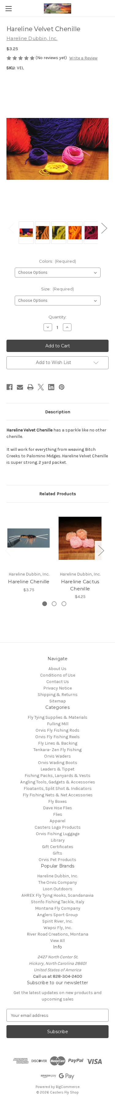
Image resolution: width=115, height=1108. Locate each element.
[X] (41, 387)
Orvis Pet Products (57, 859)
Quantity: (57, 316)
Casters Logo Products (58, 827)
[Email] (20, 387)
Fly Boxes (57, 801)
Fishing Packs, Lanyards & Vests (57, 775)
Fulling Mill (57, 723)
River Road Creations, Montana (57, 934)
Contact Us (57, 681)
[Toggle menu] (8, 8)
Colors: (57, 261)
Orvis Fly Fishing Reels (57, 736)
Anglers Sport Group (57, 914)
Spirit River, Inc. (57, 921)
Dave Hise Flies (57, 808)
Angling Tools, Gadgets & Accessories (57, 782)
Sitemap (57, 701)
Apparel (57, 820)
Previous (11, 228)
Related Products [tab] (57, 493)
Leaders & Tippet (57, 769)
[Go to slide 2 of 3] (54, 603)
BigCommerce (68, 1087)
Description (57, 411)
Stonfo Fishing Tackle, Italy (57, 901)
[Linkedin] (51, 387)
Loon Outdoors (57, 889)
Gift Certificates (57, 846)
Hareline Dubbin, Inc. (57, 876)
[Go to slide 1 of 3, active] (44, 603)
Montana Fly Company (57, 908)
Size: (57, 288)
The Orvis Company (57, 882)
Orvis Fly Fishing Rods (57, 730)
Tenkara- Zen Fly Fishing (57, 749)
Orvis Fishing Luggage (57, 833)
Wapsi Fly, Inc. (58, 927)
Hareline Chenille (28, 581)
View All (57, 940)
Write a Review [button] (83, 58)
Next (104, 228)
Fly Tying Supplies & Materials (57, 717)
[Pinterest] (62, 387)
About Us (57, 668)
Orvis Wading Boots (57, 762)
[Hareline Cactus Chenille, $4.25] (80, 538)
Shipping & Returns (58, 694)
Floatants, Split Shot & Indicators (58, 788)
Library (58, 840)
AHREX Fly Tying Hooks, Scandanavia (57, 895)
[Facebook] (9, 387)
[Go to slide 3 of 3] (64, 603)
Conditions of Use (57, 675)
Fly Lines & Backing (57, 743)
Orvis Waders (57, 756)
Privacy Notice (57, 688)
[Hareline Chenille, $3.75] (28, 538)
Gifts (57, 853)
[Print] (30, 387)
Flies (57, 814)
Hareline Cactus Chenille (80, 585)
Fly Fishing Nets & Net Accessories (58, 795)
